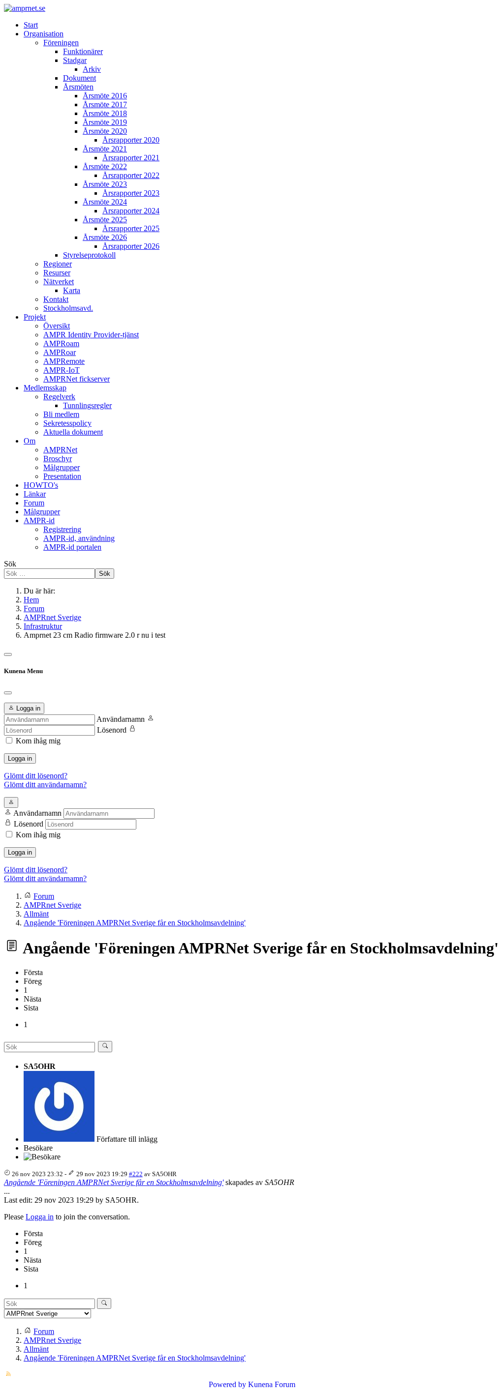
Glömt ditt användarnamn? (45, 784)
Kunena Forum (271, 1384)
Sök (10, 564)
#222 (136, 1174)
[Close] (8, 692)
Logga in (20, 758)
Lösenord (111, 730)
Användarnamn (120, 719)
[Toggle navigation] (8, 654)
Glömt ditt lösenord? (35, 775)
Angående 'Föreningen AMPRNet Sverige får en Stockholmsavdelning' (113, 1182)
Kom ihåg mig (38, 741)
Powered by (227, 1384)
